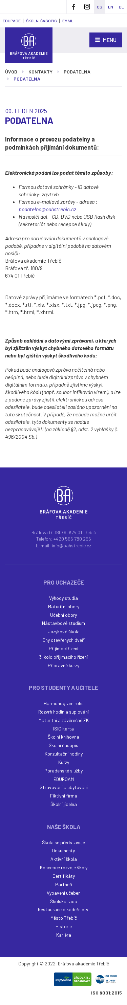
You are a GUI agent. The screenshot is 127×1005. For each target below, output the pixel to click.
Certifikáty (63, 876)
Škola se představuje (63, 842)
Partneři (63, 884)
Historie (64, 926)
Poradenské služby (63, 770)
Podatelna (77, 71)
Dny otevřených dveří (64, 640)
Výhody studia (63, 598)
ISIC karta (63, 728)
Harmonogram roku (64, 703)
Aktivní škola (63, 859)
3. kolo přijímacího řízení (63, 657)
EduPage (12, 20)
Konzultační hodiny (64, 754)
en (110, 6)
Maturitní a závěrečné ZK (64, 720)
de (121, 6)
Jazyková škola (64, 631)
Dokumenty (63, 850)
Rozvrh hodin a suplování (63, 712)
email (67, 20)
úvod (11, 71)
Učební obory (63, 615)
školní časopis (41, 20)
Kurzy (63, 762)
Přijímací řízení (63, 648)
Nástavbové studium (63, 623)
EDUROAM (64, 779)
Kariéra (63, 935)
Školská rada (63, 901)
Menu (109, 40)
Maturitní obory (63, 606)
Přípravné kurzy (63, 665)
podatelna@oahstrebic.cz (47, 209)
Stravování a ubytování (64, 787)
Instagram (87, 7)
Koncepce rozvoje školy (63, 867)
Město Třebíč (63, 918)
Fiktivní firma (63, 796)
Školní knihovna (63, 737)
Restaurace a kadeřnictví (63, 909)
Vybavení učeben (64, 893)
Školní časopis (63, 745)
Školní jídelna (63, 804)
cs (99, 6)
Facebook (73, 7)
